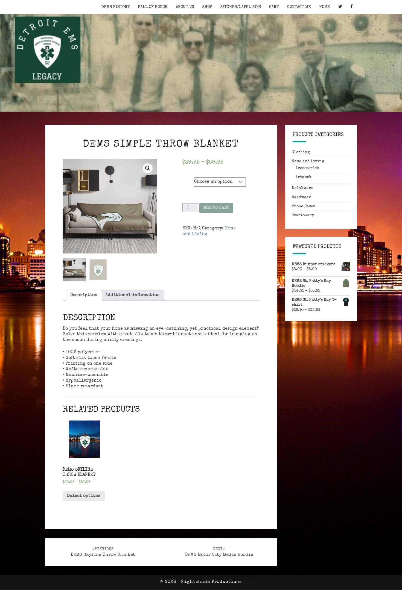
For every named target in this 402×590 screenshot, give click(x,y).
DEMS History (115, 7)
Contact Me (299, 7)
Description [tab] (83, 295)
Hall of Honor (153, 7)
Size (188, 177)
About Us (185, 7)
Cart (274, 7)
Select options (83, 496)
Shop (207, 7)
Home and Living (308, 161)
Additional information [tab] (132, 295)
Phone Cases (303, 206)
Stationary (303, 215)
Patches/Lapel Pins (240, 7)
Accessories (307, 168)
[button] (148, 168)
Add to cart (216, 208)
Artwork (303, 177)
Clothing (301, 152)
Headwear (301, 197)
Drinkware (302, 188)
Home (324, 7)
